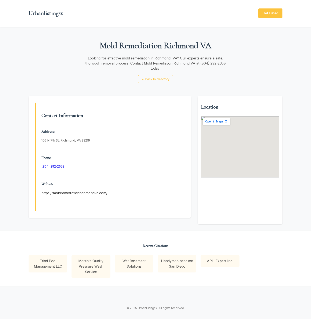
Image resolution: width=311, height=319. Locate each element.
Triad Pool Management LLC (48, 263)
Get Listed (270, 13)
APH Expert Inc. (220, 261)
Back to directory (155, 79)
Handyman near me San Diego (177, 263)
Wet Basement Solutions (134, 263)
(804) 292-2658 (53, 166)
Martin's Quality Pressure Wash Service (90, 266)
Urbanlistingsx (46, 13)
